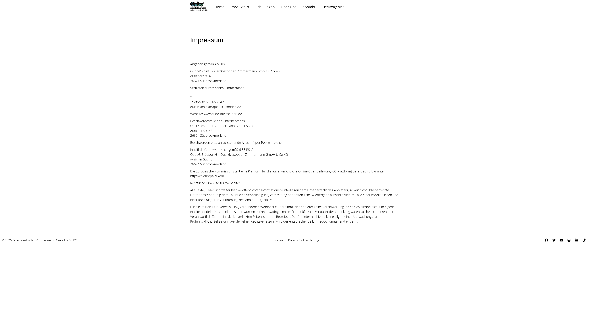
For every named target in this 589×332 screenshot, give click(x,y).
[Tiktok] (584, 240)
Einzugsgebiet (332, 6)
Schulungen (265, 6)
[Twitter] (554, 240)
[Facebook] (546, 240)
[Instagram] (569, 240)
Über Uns (288, 6)
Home (219, 6)
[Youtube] (561, 240)
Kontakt (308, 6)
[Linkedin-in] (576, 240)
